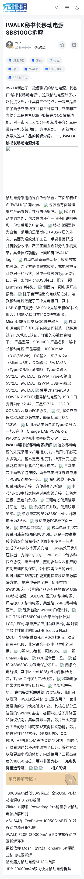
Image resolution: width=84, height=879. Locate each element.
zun (18, 43)
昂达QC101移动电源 (22, 603)
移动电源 (40, 47)
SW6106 (55, 69)
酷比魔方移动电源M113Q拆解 (30, 862)
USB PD (18, 60)
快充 (56, 60)
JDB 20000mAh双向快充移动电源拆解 (38, 868)
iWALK (33, 69)
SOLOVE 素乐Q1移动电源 (51, 596)
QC (14, 69)
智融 (38, 60)
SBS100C (19, 78)
